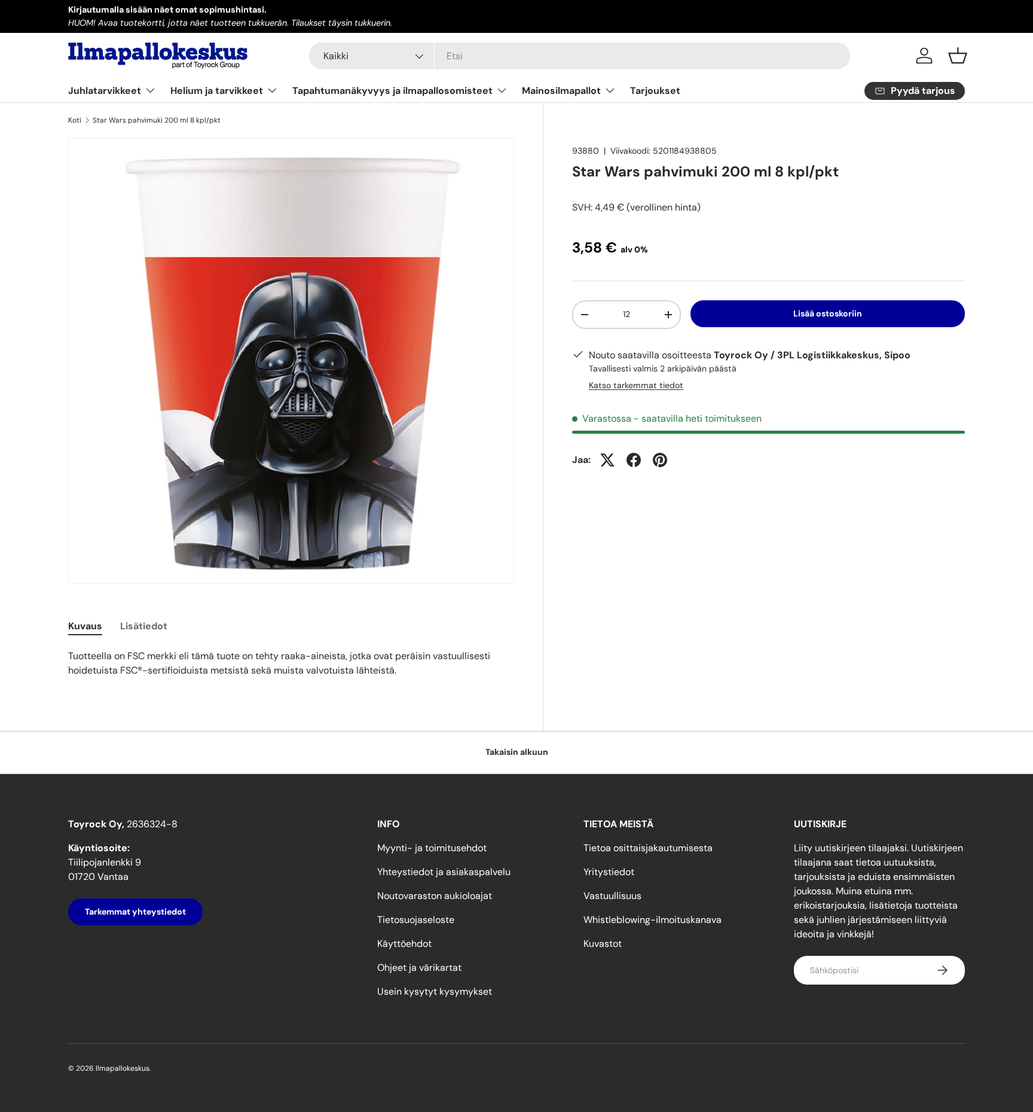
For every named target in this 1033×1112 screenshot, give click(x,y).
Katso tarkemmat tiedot (636, 385)
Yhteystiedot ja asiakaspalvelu (444, 872)
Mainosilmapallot (561, 90)
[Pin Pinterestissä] (660, 460)
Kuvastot (602, 943)
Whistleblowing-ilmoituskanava (652, 919)
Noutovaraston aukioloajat (434, 895)
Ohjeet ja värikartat (419, 967)
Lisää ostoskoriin (827, 313)
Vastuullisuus (612, 895)
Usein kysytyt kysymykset (434, 991)
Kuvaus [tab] (85, 626)
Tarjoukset (655, 90)
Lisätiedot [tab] (143, 626)
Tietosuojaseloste (415, 919)
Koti (74, 120)
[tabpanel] (291, 663)
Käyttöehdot (404, 943)
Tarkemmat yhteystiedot (135, 911)
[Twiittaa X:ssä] (607, 460)
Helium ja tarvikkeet (216, 90)
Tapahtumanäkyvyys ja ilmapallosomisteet (392, 90)
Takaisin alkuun (516, 752)
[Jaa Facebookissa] (634, 460)
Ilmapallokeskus (122, 1068)
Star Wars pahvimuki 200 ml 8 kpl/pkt (157, 120)
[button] (958, 55)
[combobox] (579, 55)
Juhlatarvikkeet (104, 90)
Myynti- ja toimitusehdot (432, 848)
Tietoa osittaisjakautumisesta (648, 848)
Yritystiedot (608, 872)
